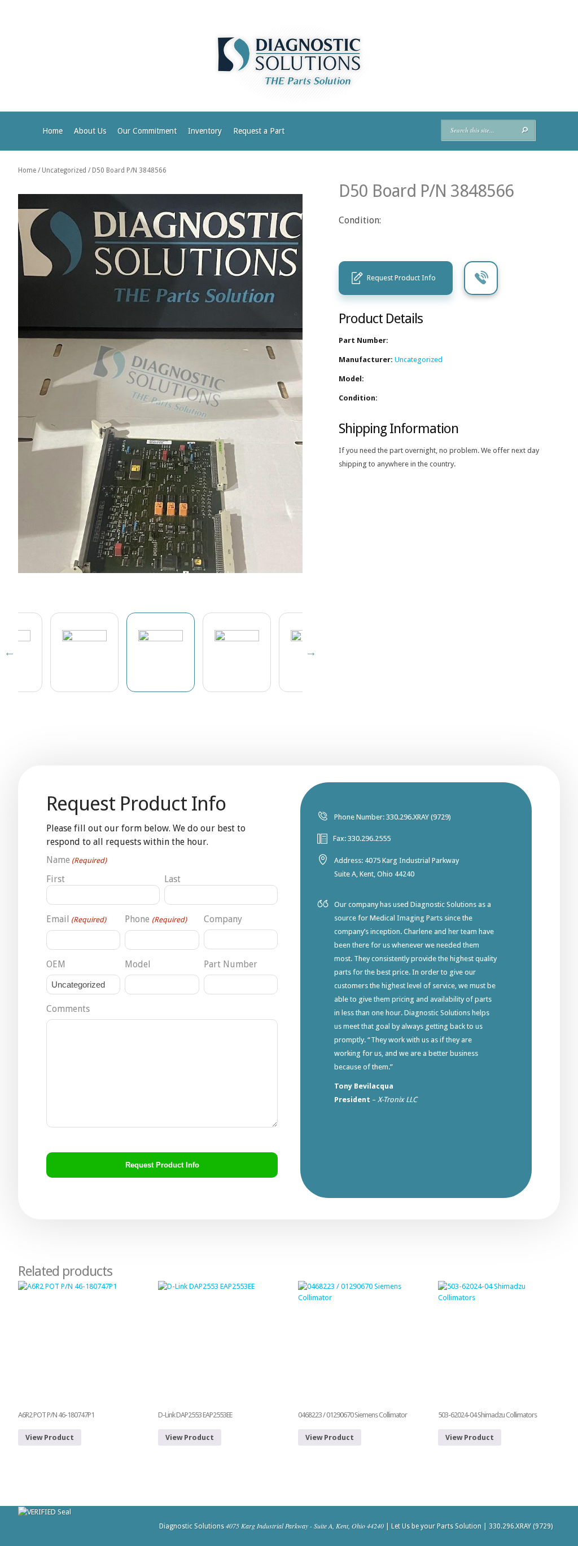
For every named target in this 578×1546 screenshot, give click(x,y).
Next (311, 652)
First (55, 879)
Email (76, 919)
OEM (55, 964)
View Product (49, 1437)
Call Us (481, 278)
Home (52, 130)
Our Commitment (147, 130)
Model (138, 964)
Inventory (205, 130)
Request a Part (258, 130)
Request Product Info (401, 278)
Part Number (230, 964)
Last (172, 879)
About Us (90, 130)
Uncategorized (64, 170)
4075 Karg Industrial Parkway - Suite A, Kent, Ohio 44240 (305, 1525)
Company (223, 919)
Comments (68, 1008)
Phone (155, 919)
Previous (9, 652)
